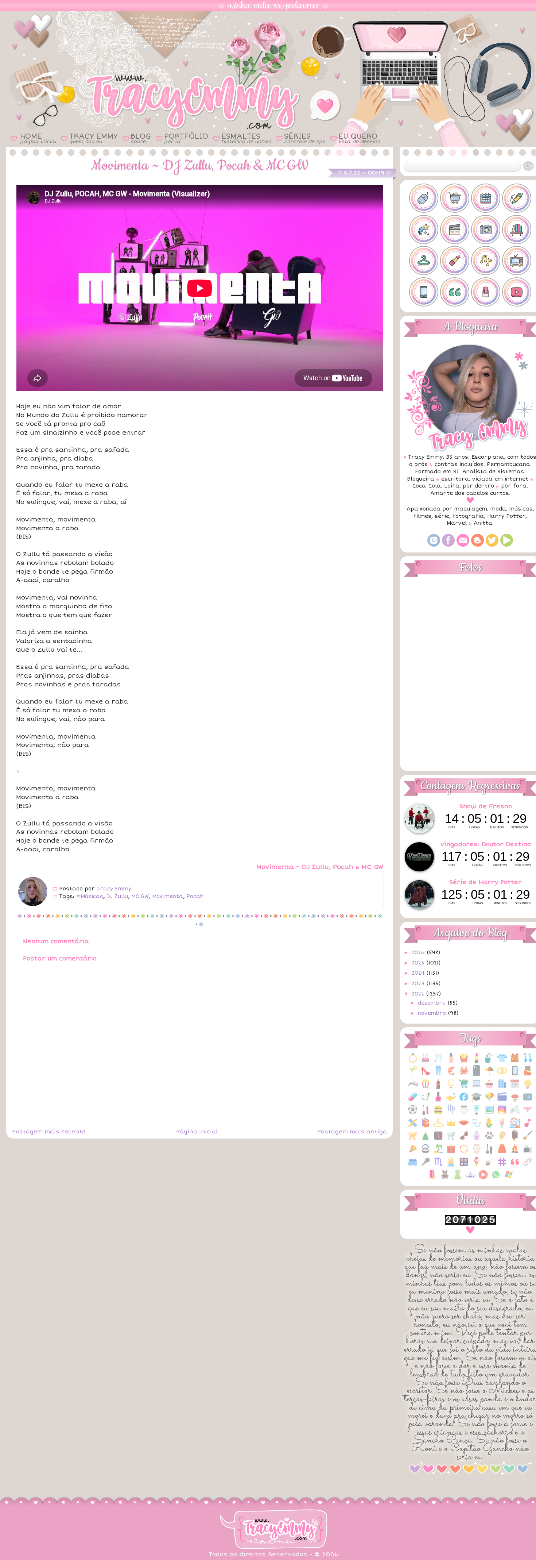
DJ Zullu (117, 896)
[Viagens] (470, 1178)
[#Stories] (423, 292)
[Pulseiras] (463, 1152)
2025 (419, 963)
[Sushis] (489, 1166)
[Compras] (463, 1088)
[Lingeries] (527, 1113)
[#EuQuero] (423, 229)
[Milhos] (489, 1127)
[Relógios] (476, 1152)
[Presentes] (451, 1152)
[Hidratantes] (476, 1113)
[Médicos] (476, 1127)
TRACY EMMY (93, 138)
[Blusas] (502, 1062)
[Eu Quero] (451, 1101)
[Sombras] (463, 1166)
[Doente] (412, 1101)
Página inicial (197, 1131)
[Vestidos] (457, 1178)
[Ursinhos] (444, 1178)
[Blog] (477, 545)
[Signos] (438, 1166)
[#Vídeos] (516, 292)
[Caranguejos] (463, 1074)
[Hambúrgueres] (438, 1113)
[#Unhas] (485, 292)
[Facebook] (448, 545)
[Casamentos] (502, 1074)
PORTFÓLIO (186, 138)
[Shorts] (412, 1166)
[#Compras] (454, 198)
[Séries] (527, 1152)
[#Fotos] (485, 229)
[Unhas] (432, 1178)
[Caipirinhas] (412, 1074)
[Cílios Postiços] (412, 1088)
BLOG (141, 138)
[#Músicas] (485, 260)
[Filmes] (502, 1101)
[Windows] (508, 1178)
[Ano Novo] (438, 1062)
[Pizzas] (412, 1152)
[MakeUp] (463, 1127)
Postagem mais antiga (352, 1131)
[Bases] (451, 1062)
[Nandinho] (412, 1139)
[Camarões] (451, 1074)
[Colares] (451, 1088)
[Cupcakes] (489, 1088)
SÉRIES (304, 138)
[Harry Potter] (451, 1113)
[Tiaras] (527, 1166)
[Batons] (476, 1062)
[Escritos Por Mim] (425, 1101)
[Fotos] (527, 1101)
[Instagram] (433, 545)
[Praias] (438, 1152)
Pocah (194, 896)
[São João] (514, 1152)
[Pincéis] (527, 1139)
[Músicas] (527, 1127)
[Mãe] (451, 1127)
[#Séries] (516, 260)
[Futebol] (412, 1113)
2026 (419, 953)
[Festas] (489, 1101)
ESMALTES (246, 138)
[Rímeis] (489, 1152)
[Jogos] (514, 1113)
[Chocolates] (527, 1074)
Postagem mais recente (49, 1131)
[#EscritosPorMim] (516, 198)
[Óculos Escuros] (463, 1139)
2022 (419, 994)
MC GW (140, 896)
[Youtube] (506, 545)
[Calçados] (425, 1074)
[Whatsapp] (495, 1178)
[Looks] (438, 1127)
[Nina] (451, 1139)
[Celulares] (514, 1074)
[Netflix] (438, 1139)
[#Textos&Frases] (454, 292)
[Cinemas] (425, 1088)
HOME (38, 138)
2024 (419, 973)
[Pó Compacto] (425, 1152)
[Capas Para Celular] (476, 1074)
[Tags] (502, 1166)
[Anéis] (412, 1062)
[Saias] (502, 1152)
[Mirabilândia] (514, 1127)
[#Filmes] (454, 229)
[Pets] (489, 1139)
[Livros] (425, 1127)
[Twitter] (492, 545)
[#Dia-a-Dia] (485, 198)
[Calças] (438, 1074)
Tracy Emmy (114, 889)
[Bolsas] (514, 1062)
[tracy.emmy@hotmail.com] (463, 545)
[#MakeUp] (454, 260)
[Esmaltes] (438, 1101)
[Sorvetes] (476, 1166)
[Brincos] (527, 1062)
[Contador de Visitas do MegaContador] (470, 1223)
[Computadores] (476, 1088)
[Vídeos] (483, 1178)
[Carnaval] (489, 1074)
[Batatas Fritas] (463, 1062)
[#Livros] (516, 229)
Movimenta (167, 896)
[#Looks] (423, 260)
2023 (419, 984)
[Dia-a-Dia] (514, 1088)
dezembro (432, 1003)
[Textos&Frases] (514, 1166)
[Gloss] (425, 1113)
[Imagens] (489, 1113)
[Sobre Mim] (451, 1166)
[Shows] (425, 1166)
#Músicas (89, 896)
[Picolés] (514, 1139)
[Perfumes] (476, 1139)
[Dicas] (527, 1088)
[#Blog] (423, 198)
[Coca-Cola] (438, 1088)
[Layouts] (412, 1127)
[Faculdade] (476, 1101)
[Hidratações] (463, 1113)
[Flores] (514, 1101)
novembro (433, 1013)
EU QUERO (359, 138)
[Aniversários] (425, 1062)
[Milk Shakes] (502, 1127)
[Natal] (425, 1139)
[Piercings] (502, 1139)
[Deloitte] (502, 1088)
